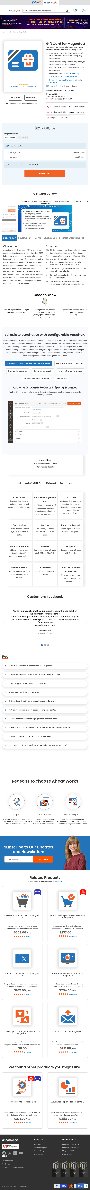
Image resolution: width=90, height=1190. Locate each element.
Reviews (25, 237)
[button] (51, 2)
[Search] (67, 11)
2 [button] (45, 645)
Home (4, 32)
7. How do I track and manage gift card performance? (33, 718)
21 (27, 1123)
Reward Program (40, 1151)
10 (27, 994)
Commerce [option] (22, 137)
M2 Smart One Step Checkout (45, 464)
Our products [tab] (69, 1140)
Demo (38, 237)
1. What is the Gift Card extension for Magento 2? (31, 666)
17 (73, 1052)
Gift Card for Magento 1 (55, 86)
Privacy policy (7, 1161)
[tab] (9, 237)
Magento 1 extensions (70, 1144)
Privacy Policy (22, 1186)
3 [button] (48, 645)
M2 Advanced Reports (67, 76)
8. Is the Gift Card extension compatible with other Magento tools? (39, 727)
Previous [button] (4, 622)
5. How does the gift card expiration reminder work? (33, 701)
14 (27, 936)
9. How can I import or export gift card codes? (30, 736)
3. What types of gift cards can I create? (27, 683)
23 (73, 994)
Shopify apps (67, 1154)
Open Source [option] (10, 137)
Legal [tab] (4, 1156)
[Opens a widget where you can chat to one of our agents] (82, 1186)
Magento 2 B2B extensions (72, 1151)
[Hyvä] (22, 901)
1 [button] (42, 645)
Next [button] (86, 622)
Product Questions (71, 237)
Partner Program (40, 1148)
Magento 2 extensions (70, 1148)
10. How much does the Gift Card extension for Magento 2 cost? (38, 745)
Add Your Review (29, 86)
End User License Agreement (13, 1167)
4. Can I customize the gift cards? (24, 692)
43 (73, 936)
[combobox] (46, 11)
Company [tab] (38, 1140)
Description (9, 237)
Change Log (50, 237)
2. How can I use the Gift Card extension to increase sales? (35, 674)
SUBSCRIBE (42, 859)
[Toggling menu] (3, 11)
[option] (45, 422)
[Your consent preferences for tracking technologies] (86, 1186)
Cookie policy (7, 1164)
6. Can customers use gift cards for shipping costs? (32, 710)
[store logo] (14, 11)
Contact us (38, 1154)
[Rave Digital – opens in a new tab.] (37, 2)
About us (37, 1144)
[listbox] (45, 138)
